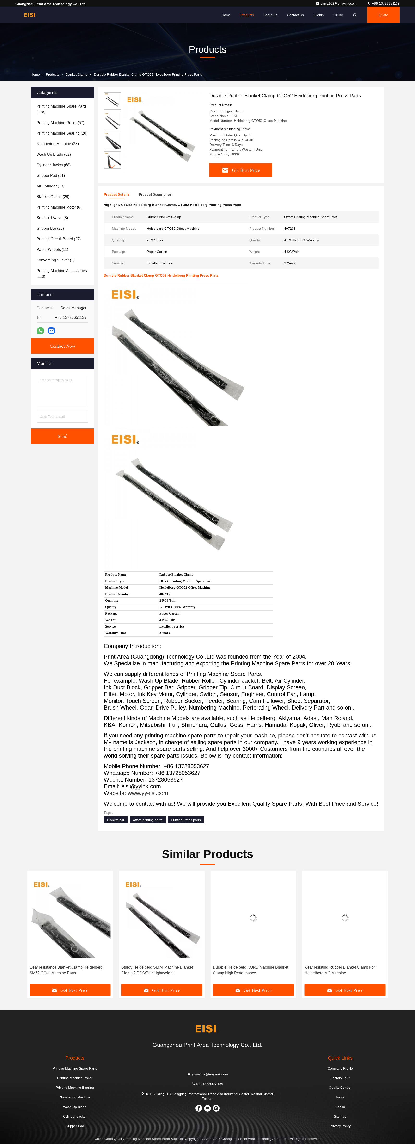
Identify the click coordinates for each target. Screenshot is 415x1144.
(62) (54, 154)
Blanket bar (115, 820)
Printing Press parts (186, 820)
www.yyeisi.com (148, 793)
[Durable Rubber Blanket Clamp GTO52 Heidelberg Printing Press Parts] (163, 132)
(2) (55, 260)
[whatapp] (40, 331)
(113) (62, 273)
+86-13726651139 (385, 3)
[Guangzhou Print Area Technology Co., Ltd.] (30, 15)
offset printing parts (147, 820)
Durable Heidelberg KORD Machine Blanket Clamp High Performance (250, 970)
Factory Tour (340, 1078)
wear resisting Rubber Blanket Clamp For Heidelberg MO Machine (340, 970)
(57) (60, 123)
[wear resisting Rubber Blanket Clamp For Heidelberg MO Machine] (345, 918)
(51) (51, 175)
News (340, 1097)
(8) (52, 218)
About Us (270, 15)
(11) (52, 249)
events (318, 15)
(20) (62, 133)
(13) (50, 186)
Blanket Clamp (76, 74)
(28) (58, 144)
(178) (61, 109)
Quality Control (340, 1087)
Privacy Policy (340, 1126)
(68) (54, 165)
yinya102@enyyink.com (339, 3)
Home (226, 15)
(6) (59, 207)
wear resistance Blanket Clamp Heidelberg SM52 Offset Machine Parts (66, 970)
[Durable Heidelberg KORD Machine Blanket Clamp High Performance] (253, 918)
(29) (53, 197)
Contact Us (295, 15)
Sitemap (340, 1116)
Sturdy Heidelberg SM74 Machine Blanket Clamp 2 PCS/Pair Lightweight (157, 970)
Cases (340, 1107)
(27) (59, 239)
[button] (112, 166)
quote (383, 15)
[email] (51, 331)
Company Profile (340, 1068)
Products (247, 15)
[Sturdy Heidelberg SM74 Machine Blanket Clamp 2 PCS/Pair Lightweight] (161, 918)
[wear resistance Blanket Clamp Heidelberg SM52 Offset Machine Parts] (70, 918)
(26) (50, 228)
